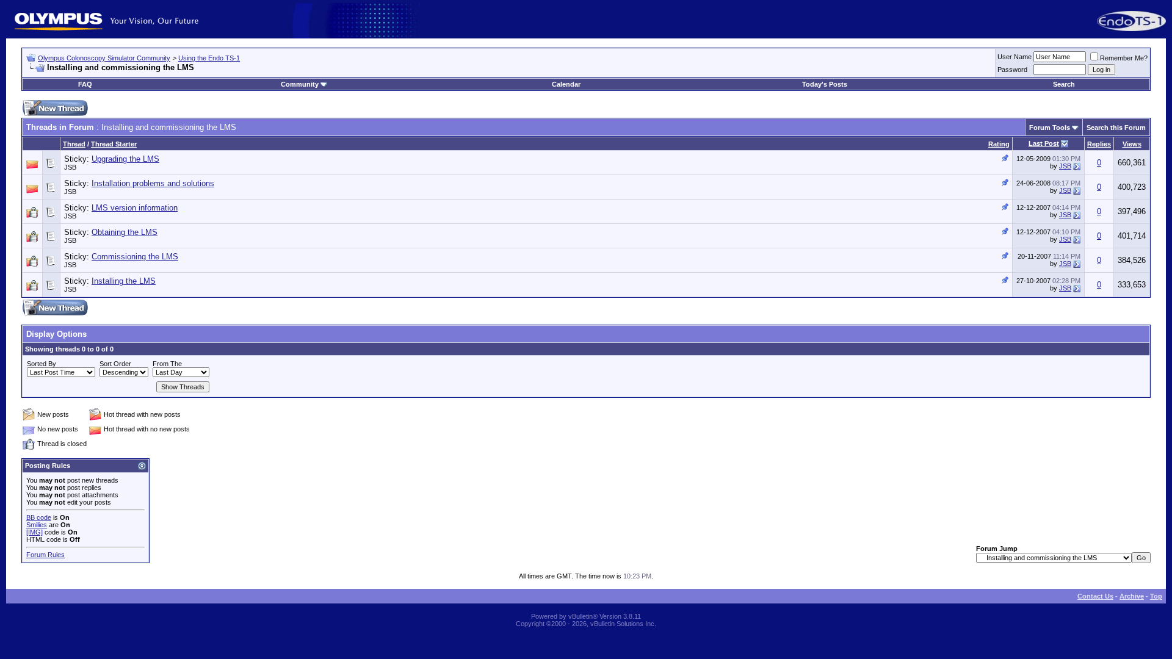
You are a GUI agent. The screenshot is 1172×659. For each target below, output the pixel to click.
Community (300, 84)
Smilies (36, 524)
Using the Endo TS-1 (209, 58)
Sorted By (41, 363)
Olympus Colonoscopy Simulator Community (104, 58)
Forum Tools (1049, 127)
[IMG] (34, 532)
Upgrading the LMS (125, 159)
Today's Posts (824, 84)
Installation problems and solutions (153, 183)
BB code (38, 517)
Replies (1099, 144)
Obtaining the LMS (124, 232)
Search (1064, 84)
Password (1012, 69)
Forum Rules (45, 554)
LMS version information (135, 207)
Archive (1132, 596)
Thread (74, 144)
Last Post (1044, 143)
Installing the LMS (124, 281)
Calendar (566, 84)
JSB (70, 167)
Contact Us (1095, 596)
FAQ (85, 84)
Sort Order (115, 363)
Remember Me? (1124, 58)
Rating (999, 144)
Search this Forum (1116, 127)
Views (1132, 144)
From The (167, 363)
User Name (1014, 56)
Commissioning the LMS (135, 256)
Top (1156, 596)
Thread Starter (114, 144)
